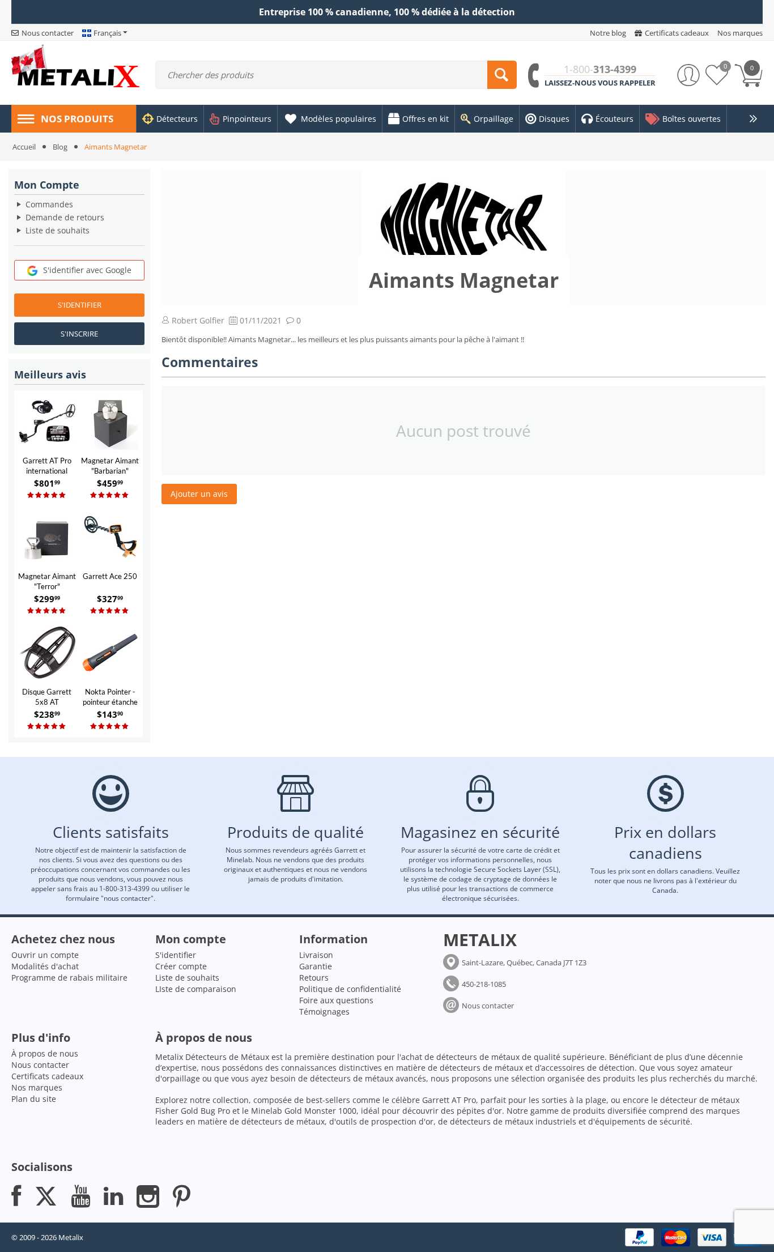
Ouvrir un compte (45, 954)
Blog (60, 147)
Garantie (315, 966)
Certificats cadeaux (47, 1076)
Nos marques (36, 1087)
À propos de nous (44, 1053)
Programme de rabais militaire (69, 977)
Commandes (49, 204)
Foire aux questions (336, 1000)
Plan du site (33, 1098)
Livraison (316, 954)
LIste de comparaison (195, 988)
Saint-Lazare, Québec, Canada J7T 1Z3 (524, 962)
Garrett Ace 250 (110, 576)
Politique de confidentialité (350, 988)
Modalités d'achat (45, 966)
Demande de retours (64, 217)
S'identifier (79, 305)
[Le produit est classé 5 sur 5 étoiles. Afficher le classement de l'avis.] (47, 495)
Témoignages (324, 1011)
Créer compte (181, 966)
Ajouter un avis (199, 493)
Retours (314, 977)
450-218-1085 (484, 984)
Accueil (24, 147)
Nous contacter (488, 1005)
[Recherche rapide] (502, 75)
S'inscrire (79, 334)
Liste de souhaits (57, 230)
